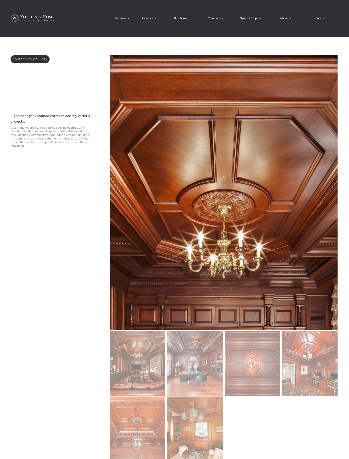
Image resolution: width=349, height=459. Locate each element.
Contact (320, 18)
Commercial (215, 18)
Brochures (180, 18)
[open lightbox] (223, 192)
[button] (123, 18)
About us (286, 18)
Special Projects (250, 18)
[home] (33, 18)
